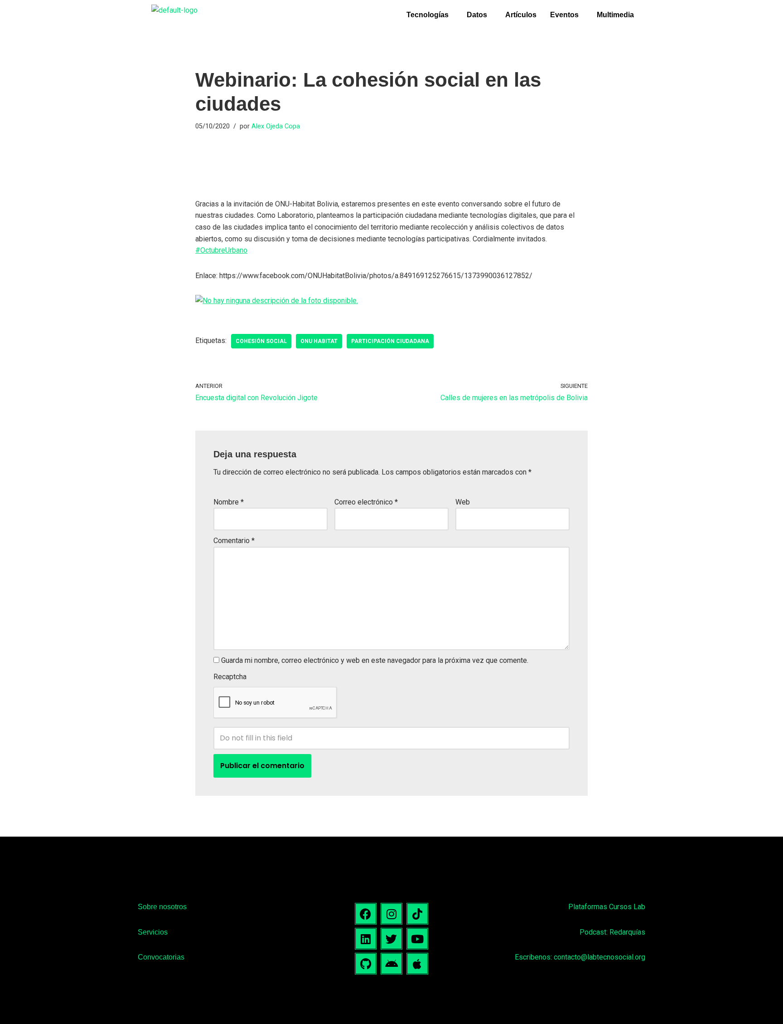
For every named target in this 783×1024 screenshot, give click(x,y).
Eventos (564, 15)
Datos (477, 15)
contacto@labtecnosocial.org (599, 957)
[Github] (365, 963)
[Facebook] (365, 913)
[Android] (391, 963)
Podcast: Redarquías (612, 932)
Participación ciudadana (390, 341)
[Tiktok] (417, 913)
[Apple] (417, 963)
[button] (430, 15)
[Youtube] (417, 938)
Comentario (234, 540)
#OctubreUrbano (221, 250)
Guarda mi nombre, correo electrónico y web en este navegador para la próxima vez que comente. (374, 660)
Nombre (228, 502)
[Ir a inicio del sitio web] (174, 10)
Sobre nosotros (162, 907)
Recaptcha (229, 676)
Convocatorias (161, 957)
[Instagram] (391, 913)
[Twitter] (391, 938)
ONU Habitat (319, 341)
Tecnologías (427, 15)
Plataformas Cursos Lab (606, 906)
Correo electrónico (366, 502)
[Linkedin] (365, 938)
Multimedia (615, 15)
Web (462, 502)
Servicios (153, 932)
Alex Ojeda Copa (275, 126)
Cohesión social (261, 341)
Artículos (520, 15)
